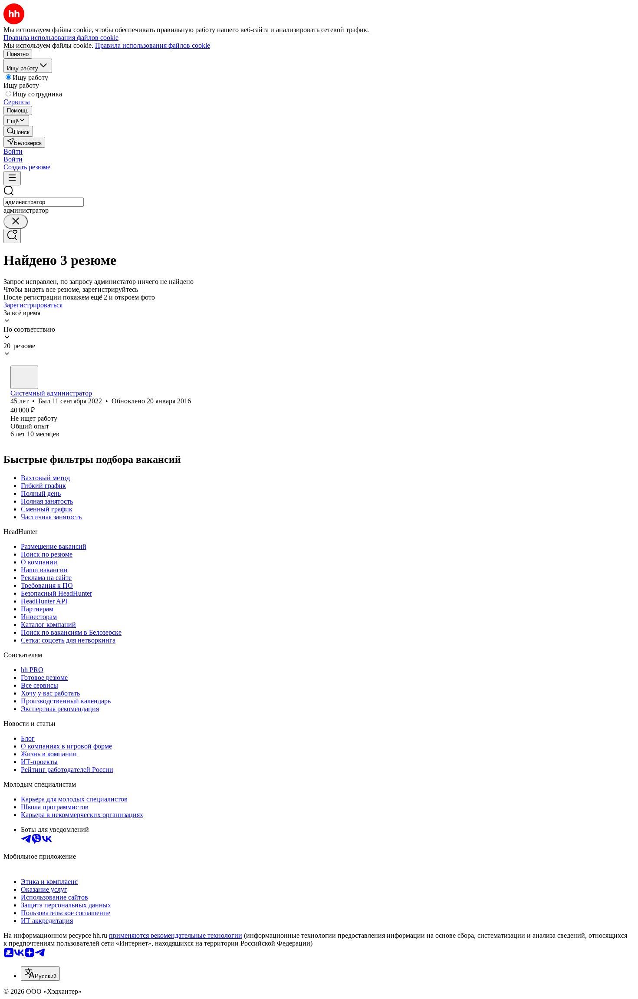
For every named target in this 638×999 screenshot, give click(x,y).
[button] (13, 151)
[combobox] (43, 202)
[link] (18, 131)
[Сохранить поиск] (12, 236)
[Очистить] (15, 221)
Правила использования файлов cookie (152, 45)
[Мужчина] (24, 377)
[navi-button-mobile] (12, 178)
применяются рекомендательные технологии (175, 935)
